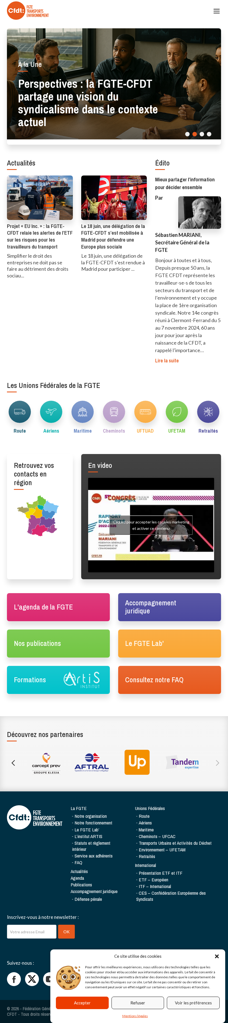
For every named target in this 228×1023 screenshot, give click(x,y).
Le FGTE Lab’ (87, 829)
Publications (81, 884)
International (145, 865)
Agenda (77, 878)
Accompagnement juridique (94, 891)
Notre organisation (91, 816)
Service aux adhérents (94, 855)
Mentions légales (135, 1016)
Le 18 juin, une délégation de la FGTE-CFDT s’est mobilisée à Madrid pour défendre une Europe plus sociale (113, 236)
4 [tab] (209, 134)
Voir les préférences (193, 1002)
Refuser (137, 1002)
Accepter (82, 1002)
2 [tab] (194, 134)
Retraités (147, 856)
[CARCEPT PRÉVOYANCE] (46, 762)
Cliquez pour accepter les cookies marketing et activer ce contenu (151, 525)
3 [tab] (202, 134)
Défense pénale (88, 899)
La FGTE (79, 808)
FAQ (78, 862)
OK (66, 931)
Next (216, 762)
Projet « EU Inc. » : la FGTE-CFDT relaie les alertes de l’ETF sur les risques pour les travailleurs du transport (40, 236)
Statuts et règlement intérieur (91, 846)
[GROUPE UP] (137, 762)
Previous (12, 762)
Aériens (145, 822)
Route (144, 816)
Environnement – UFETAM (162, 849)
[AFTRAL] (91, 762)
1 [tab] (187, 134)
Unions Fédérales (150, 808)
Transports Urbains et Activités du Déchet (175, 843)
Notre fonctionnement (93, 822)
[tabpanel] (114, 83)
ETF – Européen (153, 879)
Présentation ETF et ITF (160, 873)
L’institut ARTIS (88, 836)
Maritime (146, 829)
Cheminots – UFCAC (157, 836)
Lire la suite (167, 360)
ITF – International (155, 886)
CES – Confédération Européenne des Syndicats (171, 896)
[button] (217, 956)
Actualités (79, 871)
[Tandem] (182, 762)
